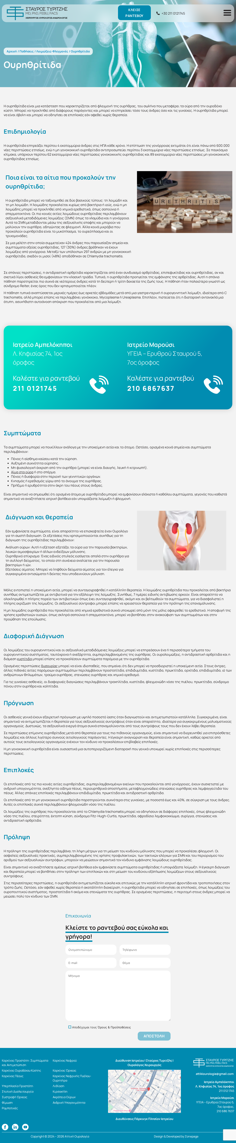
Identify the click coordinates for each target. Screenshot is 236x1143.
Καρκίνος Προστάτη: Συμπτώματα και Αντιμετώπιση (25, 1062)
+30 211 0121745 (173, 13)
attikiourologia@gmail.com (215, 1074)
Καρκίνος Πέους (12, 1076)
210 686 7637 (225, 1111)
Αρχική (12, 51)
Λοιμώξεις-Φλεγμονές (52, 51)
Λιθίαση (58, 1086)
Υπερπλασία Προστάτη (17, 1086)
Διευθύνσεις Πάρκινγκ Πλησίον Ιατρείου (144, 1119)
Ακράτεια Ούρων (64, 1097)
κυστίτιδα (24, 659)
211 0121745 (35, 388)
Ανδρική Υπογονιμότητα (69, 1103)
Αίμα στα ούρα (22, 472)
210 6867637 (151, 388)
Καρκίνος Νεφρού (65, 1060)
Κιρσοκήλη (60, 1091)
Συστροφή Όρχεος (14, 1097)
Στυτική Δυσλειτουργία (18, 1091)
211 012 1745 (226, 1091)
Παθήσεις (27, 51)
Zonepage (191, 1136)
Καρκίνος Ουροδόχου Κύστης (21, 1070)
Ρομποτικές (10, 1108)
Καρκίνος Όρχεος (64, 1070)
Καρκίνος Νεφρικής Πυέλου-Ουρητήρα (72, 1078)
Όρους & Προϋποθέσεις (114, 1027)
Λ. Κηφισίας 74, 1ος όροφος (214, 1086)
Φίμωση (7, 1103)
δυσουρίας (49, 666)
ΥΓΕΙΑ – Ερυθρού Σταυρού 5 (214, 1102)
